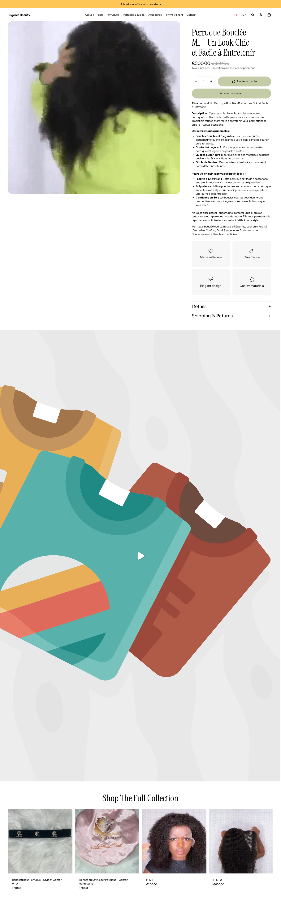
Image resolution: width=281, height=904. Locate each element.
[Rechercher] (253, 15)
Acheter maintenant (231, 93)
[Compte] (261, 15)
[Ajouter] (66, 867)
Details (199, 306)
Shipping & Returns (212, 316)
